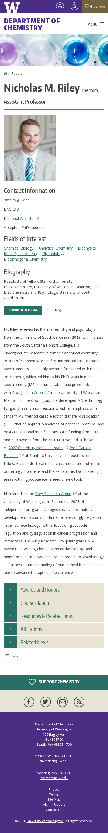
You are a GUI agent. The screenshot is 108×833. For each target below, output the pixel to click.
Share (13, 656)
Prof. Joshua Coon (27, 392)
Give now (97, 6)
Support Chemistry (59, 681)
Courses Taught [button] (36, 602)
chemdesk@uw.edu (54, 761)
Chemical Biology (18, 248)
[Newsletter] (63, 702)
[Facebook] (30, 702)
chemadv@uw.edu (54, 778)
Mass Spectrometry (20, 253)
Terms (54, 794)
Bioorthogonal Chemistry (25, 259)
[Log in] (60, 6)
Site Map (54, 799)
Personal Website (19, 218)
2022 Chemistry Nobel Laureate (36, 447)
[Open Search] (74, 6)
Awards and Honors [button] (40, 589)
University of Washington (45, 821)
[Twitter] (46, 702)
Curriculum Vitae (23, 310)
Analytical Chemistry (56, 248)
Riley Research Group (53, 493)
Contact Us (54, 809)
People (17, 73)
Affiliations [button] (31, 629)
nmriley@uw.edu (18, 199)
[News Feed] (79, 702)
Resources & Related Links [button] (47, 615)
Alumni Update (54, 804)
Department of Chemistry (32, 24)
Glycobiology (53, 253)
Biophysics (87, 248)
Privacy (54, 789)
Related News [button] (34, 642)
